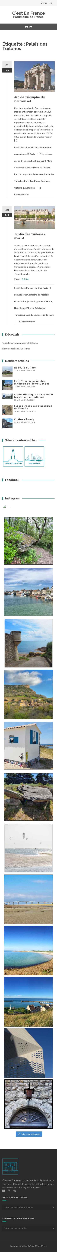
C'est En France (28, 13)
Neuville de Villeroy (24, 308)
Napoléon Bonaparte (33, 174)
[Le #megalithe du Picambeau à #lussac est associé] (28, 541)
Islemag (14, 1246)
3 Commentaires (27, 321)
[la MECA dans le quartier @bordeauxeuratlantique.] (28, 1053)
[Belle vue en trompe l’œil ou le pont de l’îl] (28, 899)
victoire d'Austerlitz (24, 187)
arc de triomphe (22, 161)
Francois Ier (20, 301)
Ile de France (32, 147)
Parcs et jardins (34, 288)
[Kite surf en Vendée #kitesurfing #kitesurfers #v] (28, 848)
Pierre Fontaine (42, 181)
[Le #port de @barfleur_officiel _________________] (28, 592)
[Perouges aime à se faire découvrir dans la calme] (28, 1104)
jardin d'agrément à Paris (39, 301)
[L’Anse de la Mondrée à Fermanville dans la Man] (28, 950)
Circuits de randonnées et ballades (20, 342)
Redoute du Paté (25, 367)
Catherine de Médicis (38, 294)
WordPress (41, 1246)
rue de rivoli (47, 315)
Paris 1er (28, 181)
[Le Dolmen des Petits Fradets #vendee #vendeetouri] (28, 797)
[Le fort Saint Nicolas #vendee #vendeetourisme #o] (28, 643)
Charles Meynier (33, 167)
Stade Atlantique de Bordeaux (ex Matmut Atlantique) (33, 395)
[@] (12, 509)
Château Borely (24, 419)
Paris (32, 154)
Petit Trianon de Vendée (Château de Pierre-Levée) (31, 382)
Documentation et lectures (16, 348)
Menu (44, 2)
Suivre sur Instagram (30, 1134)
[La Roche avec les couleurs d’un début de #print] (28, 694)
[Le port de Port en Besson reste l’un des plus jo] (28, 1002)
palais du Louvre (32, 315)
